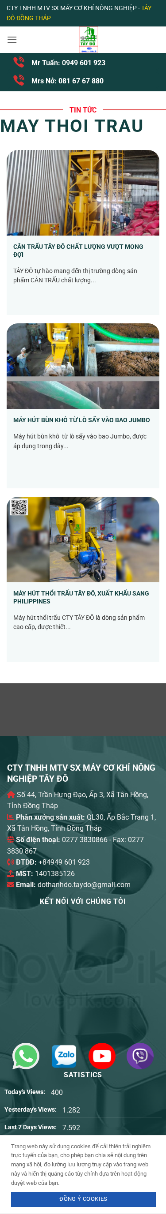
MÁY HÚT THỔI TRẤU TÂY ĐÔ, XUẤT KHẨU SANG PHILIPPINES (81, 597)
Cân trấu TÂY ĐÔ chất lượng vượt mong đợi (78, 250)
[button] (12, 39)
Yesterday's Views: (31, 1109)
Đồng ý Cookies (83, 1198)
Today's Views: (25, 1092)
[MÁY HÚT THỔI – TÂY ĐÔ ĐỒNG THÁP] (88, 39)
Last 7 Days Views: (31, 1127)
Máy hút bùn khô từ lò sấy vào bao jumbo (81, 419)
